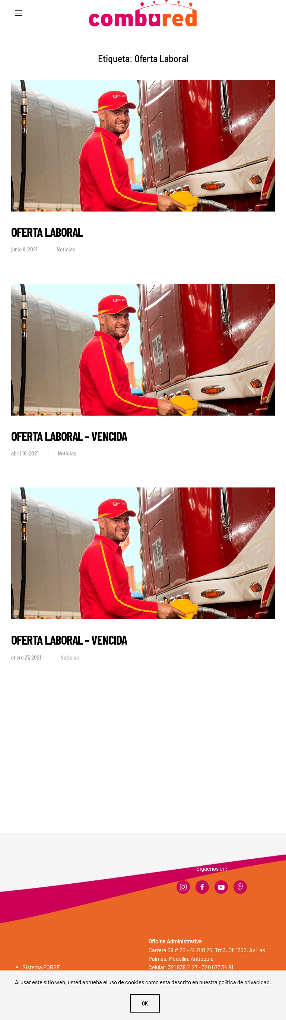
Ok (145, 1003)
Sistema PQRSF (41, 967)
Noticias (66, 249)
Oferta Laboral (46, 231)
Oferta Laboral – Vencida (69, 436)
